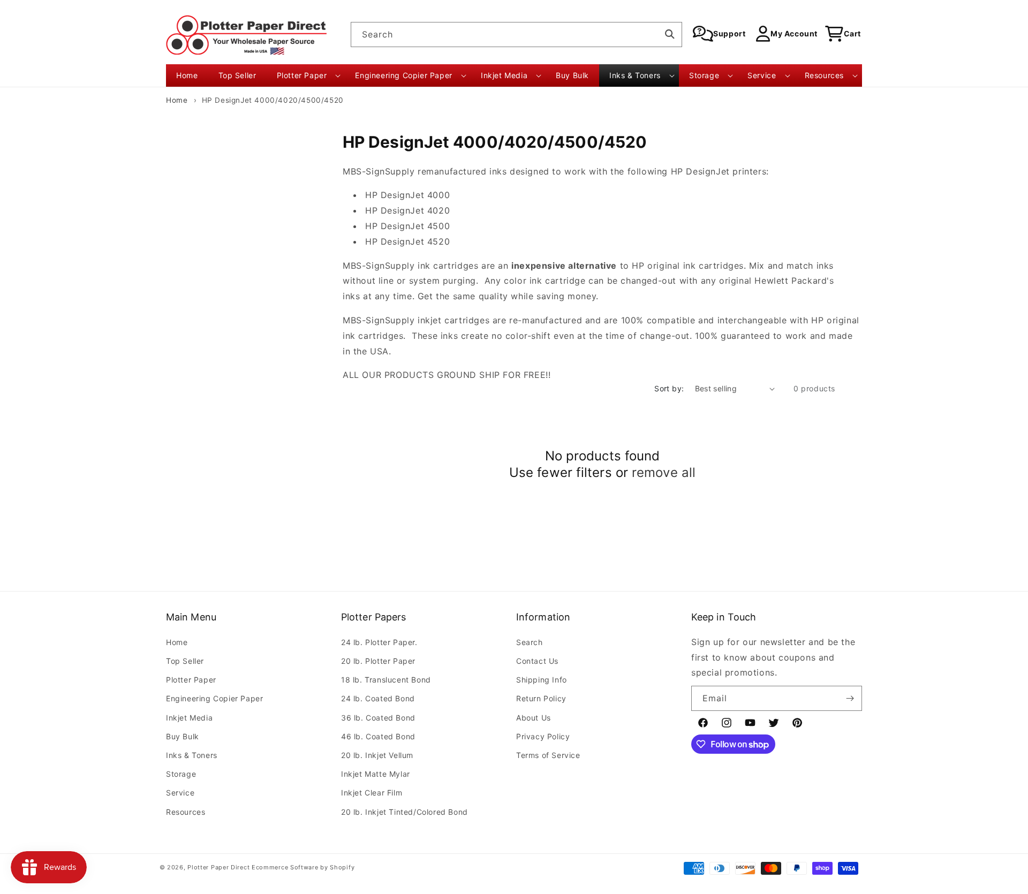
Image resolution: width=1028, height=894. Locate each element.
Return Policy (541, 698)
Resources (185, 811)
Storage (181, 773)
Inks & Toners (191, 755)
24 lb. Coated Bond (378, 698)
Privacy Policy (543, 736)
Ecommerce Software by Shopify (303, 867)
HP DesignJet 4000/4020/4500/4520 (273, 100)
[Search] (670, 34)
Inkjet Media (189, 717)
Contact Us (537, 660)
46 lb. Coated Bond (378, 736)
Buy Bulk (182, 736)
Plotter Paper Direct (218, 867)
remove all (664, 472)
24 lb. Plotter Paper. (379, 642)
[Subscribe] (849, 698)
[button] (306, 75)
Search (529, 642)
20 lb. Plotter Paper (378, 660)
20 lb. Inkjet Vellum (377, 755)
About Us (533, 717)
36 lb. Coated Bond (378, 717)
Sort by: (669, 388)
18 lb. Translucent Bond (386, 679)
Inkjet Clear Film (371, 792)
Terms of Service (548, 755)
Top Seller (185, 660)
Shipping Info (541, 679)
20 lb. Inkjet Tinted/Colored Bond (404, 811)
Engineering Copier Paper (214, 698)
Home (176, 100)
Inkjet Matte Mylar (375, 773)
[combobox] (516, 34)
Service (180, 792)
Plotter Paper (191, 679)
